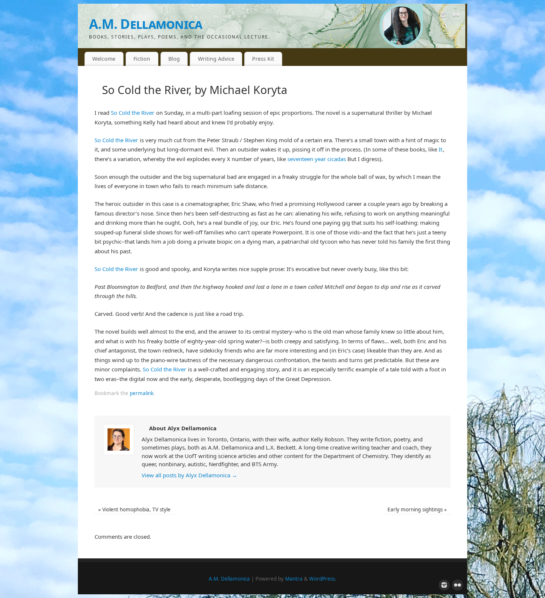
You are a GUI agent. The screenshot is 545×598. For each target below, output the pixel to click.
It (440, 149)
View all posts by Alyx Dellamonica (189, 475)
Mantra (294, 578)
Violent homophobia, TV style (134, 509)
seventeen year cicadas (316, 159)
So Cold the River (132, 112)
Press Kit (263, 58)
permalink (141, 393)
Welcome (103, 58)
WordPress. (322, 578)
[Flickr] (456, 16)
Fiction (141, 58)
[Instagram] (443, 16)
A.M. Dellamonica (145, 24)
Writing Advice (216, 58)
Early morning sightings (417, 509)
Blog (174, 58)
